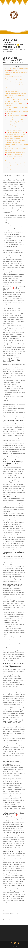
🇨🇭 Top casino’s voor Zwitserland (13, 154)
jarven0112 (7, 49)
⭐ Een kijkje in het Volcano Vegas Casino (15, 163)
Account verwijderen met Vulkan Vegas (15, 152)
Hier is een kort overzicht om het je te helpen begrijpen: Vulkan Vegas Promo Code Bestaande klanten (16, 95)
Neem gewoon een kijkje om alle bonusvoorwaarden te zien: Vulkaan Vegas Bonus (15, 159)
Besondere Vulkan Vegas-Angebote (14, 128)
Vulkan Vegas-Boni (9, 117)
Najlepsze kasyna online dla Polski (13, 130)
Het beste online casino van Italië (13, 83)
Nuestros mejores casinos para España (15, 140)
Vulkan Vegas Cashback (11, 124)
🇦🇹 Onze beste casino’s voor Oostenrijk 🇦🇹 (16, 115)
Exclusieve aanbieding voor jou (13, 126)
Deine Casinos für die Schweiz (12, 142)
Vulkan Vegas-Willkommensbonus (13, 76)
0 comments (9, 51)
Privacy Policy (14, 949)
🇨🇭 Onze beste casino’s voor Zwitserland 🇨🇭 (16, 132)
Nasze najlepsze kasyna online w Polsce (15, 134)
